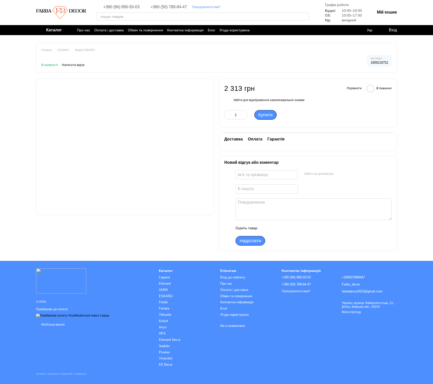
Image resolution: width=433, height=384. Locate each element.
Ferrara (164, 308)
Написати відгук (73, 65)
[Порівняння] (359, 30)
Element (165, 283)
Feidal (163, 302)
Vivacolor (165, 358)
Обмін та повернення (145, 30)
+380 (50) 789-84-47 (169, 7)
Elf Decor (165, 364)
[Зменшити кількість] (228, 114)
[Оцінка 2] (274, 228)
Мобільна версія (53, 324)
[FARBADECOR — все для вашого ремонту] (61, 280)
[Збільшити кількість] (243, 114)
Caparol (164, 277)
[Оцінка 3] (282, 228)
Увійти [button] (237, 100)
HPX (162, 333)
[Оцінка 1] (266, 228)
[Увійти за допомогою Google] (347, 174)
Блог (211, 30)
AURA (163, 290)
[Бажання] (349, 30)
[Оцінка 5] (298, 228)
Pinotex (164, 352)
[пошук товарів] (305, 17)
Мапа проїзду (351, 312)
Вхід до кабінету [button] (232, 277)
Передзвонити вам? (206, 7)
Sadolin (164, 346)
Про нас (83, 30)
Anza (162, 327)
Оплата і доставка (109, 30)
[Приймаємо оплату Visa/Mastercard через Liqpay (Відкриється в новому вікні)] (72, 315)
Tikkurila (165, 315)
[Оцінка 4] (290, 228)
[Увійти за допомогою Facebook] (339, 174)
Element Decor (169, 340)
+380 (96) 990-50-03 (121, 7)
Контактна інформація (185, 30)
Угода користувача (234, 30)
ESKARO (166, 296)
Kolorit (163, 321)
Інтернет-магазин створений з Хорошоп (61, 373)
